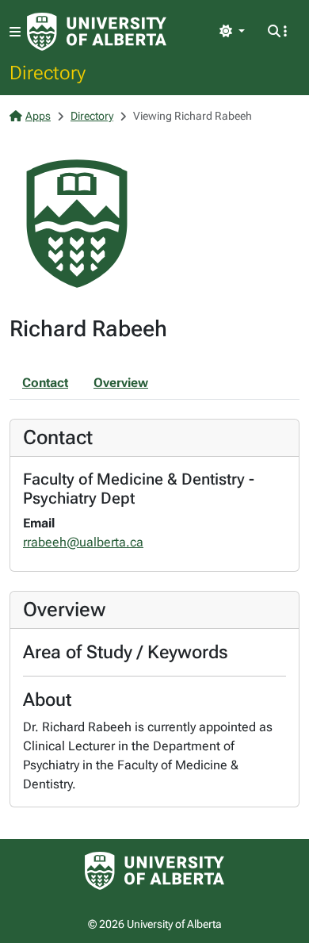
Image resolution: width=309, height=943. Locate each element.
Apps (38, 115)
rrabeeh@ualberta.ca (83, 542)
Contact (45, 382)
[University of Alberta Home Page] (97, 32)
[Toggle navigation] (15, 32)
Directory (48, 72)
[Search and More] (277, 32)
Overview (120, 382)
